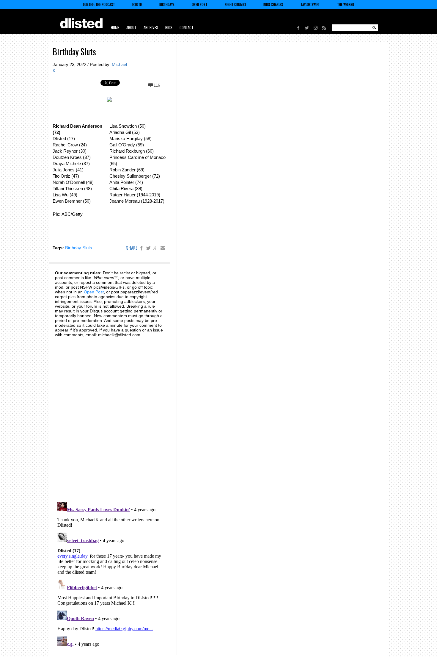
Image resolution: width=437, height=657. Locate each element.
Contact (187, 27)
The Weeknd (345, 4)
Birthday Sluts (74, 52)
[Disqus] (109, 416)
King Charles (273, 4)
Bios (168, 27)
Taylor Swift (310, 4)
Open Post (199, 4)
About (131, 27)
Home (115, 27)
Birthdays (167, 4)
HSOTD (137, 4)
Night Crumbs (235, 4)
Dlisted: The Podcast (99, 4)
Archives (151, 27)
